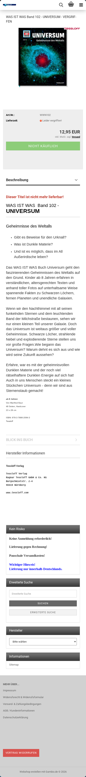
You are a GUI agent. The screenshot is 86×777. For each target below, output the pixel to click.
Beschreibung (17, 180)
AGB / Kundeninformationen (19, 710)
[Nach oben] (75, 771)
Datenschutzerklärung (15, 717)
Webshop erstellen (30, 771)
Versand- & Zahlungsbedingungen (22, 703)
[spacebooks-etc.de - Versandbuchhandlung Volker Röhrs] (8, 5)
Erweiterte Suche (43, 612)
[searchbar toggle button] (61, 5)
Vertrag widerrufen (21, 752)
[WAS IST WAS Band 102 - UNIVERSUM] (43, 57)
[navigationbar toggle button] (81, 5)
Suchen (43, 603)
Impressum (9, 690)
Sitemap (14, 664)
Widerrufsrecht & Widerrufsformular (23, 697)
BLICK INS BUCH (19, 440)
